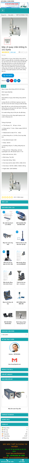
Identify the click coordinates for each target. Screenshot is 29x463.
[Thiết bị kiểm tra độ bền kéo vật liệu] (21, 236)
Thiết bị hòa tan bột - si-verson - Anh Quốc (21, 284)
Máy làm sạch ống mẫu (14, 408)
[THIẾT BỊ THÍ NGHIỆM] (14, 5)
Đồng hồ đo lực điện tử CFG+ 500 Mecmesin (8, 264)
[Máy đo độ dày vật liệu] (8, 295)
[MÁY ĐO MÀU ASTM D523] (8, 315)
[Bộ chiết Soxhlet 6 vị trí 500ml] (8, 216)
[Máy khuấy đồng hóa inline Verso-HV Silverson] (8, 275)
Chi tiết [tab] (3, 86)
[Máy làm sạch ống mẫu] (14, 394)
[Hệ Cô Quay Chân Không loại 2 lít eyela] (21, 315)
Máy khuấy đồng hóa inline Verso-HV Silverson (8, 284)
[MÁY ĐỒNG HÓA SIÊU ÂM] (21, 295)
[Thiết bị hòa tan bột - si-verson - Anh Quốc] (21, 275)
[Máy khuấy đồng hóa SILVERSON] (21, 255)
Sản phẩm (5, 334)
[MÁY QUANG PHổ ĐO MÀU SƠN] (21, 216)
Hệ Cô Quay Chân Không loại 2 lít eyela (21, 323)
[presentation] (3, 396)
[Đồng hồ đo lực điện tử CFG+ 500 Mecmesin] (8, 255)
